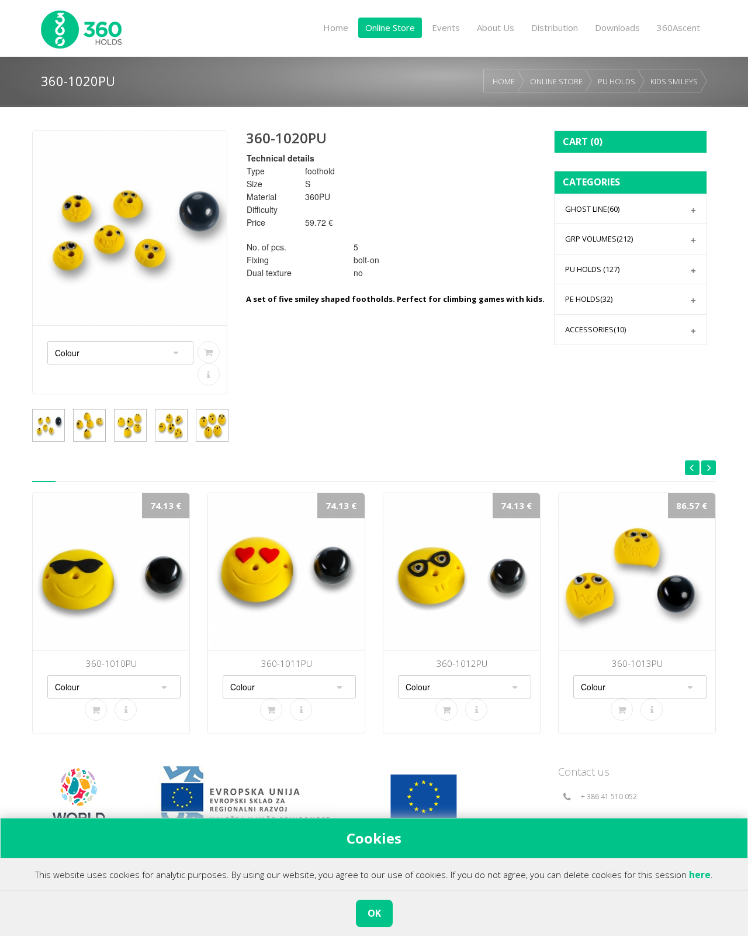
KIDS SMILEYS (674, 81)
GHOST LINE (592, 209)
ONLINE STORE (556, 81)
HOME (504, 81)
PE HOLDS (588, 299)
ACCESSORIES (595, 329)
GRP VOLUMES (599, 238)
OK (374, 913)
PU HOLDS (616, 81)
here (700, 874)
